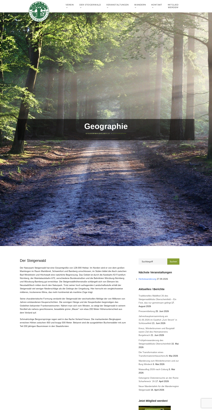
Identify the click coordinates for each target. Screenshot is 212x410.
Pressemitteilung (147, 311)
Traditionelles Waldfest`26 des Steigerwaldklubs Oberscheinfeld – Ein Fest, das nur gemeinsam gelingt (157, 299)
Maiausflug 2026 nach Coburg (153, 369)
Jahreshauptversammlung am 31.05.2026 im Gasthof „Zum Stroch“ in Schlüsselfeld (158, 319)
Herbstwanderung (147, 279)
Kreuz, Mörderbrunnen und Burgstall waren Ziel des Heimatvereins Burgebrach (156, 332)
